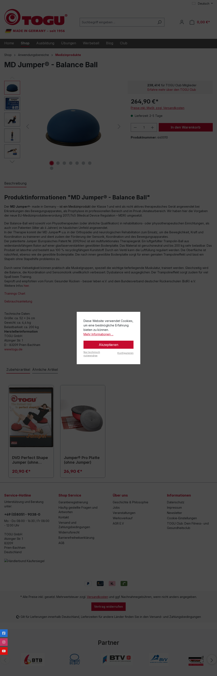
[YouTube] (4, 651)
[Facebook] (4, 633)
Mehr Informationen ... (98, 334)
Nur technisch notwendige (91, 354)
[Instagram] (4, 642)
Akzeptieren (108, 345)
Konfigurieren (125, 352)
